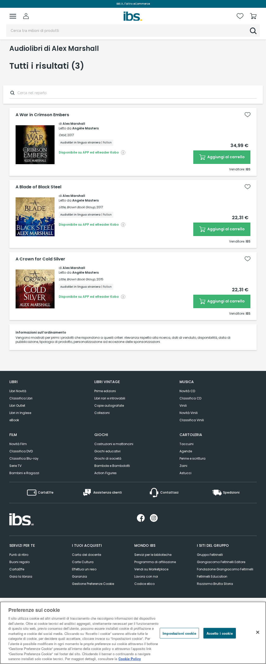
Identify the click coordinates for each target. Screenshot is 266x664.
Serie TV (15, 466)
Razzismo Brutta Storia (215, 584)
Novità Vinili (188, 413)
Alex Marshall (74, 123)
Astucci (185, 473)
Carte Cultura (83, 562)
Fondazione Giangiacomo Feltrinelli (225, 569)
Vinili (183, 405)
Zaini (183, 466)
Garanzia (79, 576)
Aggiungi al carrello (226, 157)
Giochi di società (107, 458)
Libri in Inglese (20, 413)
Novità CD (187, 391)
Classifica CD (190, 398)
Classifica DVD (21, 451)
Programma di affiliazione (155, 562)
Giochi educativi (107, 451)
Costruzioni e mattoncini (113, 444)
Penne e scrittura (192, 458)
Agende (185, 451)
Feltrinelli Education (212, 576)
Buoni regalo (19, 562)
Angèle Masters (85, 128)
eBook (14, 420)
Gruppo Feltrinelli (210, 554)
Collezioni (102, 413)
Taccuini (186, 444)
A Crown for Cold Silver (40, 259)
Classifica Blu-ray (23, 458)
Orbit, (62, 135)
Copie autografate (109, 405)
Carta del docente (86, 554)
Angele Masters (85, 200)
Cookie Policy (129, 658)
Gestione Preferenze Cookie (93, 584)
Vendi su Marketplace (151, 569)
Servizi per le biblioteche (152, 554)
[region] (133, 632)
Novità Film (18, 444)
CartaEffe (16, 569)
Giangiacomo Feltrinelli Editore (221, 562)
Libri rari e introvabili (109, 398)
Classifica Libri (20, 398)
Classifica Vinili (191, 420)
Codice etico (144, 584)
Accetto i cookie (220, 633)
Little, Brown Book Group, (77, 207)
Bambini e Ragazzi (24, 473)
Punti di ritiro (18, 554)
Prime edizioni (105, 391)
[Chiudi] (257, 632)
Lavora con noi (146, 576)
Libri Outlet (17, 405)
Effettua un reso (84, 569)
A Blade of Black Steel (38, 187)
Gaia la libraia (20, 576)
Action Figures (105, 473)
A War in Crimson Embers (42, 115)
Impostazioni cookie (179, 633)
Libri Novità (17, 391)
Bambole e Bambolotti (112, 466)
